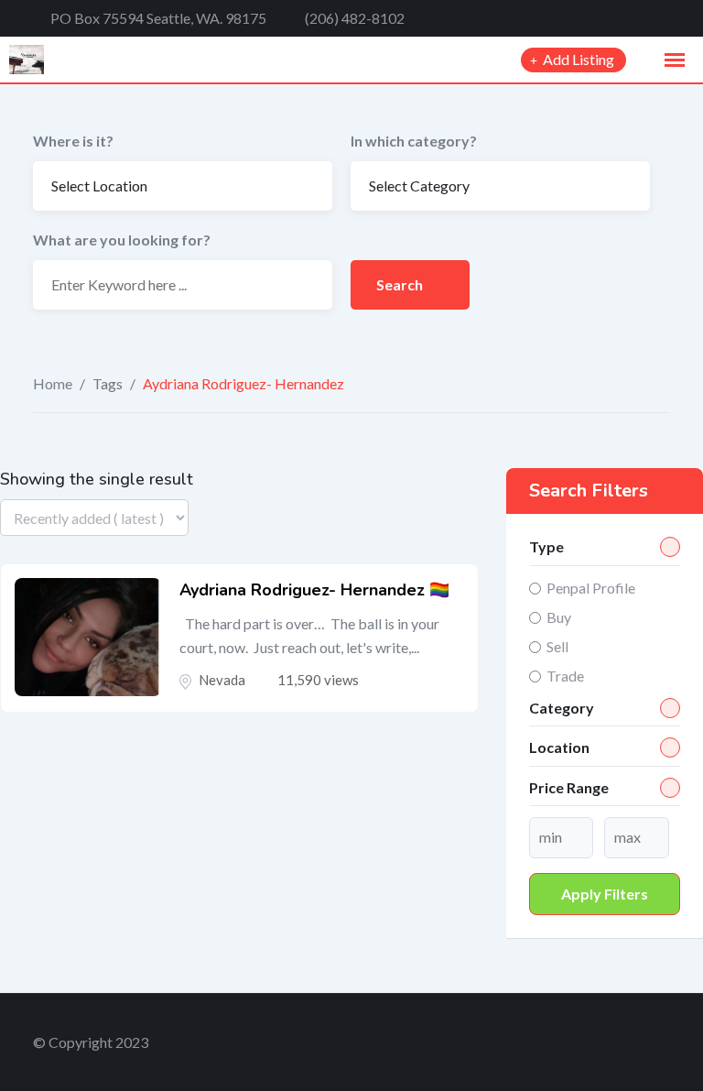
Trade (565, 675)
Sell (557, 646)
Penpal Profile (590, 587)
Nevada (222, 679)
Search (401, 284)
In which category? (414, 140)
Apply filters (604, 893)
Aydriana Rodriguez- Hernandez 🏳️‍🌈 (314, 590)
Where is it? (73, 140)
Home (52, 383)
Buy (558, 617)
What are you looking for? (122, 239)
